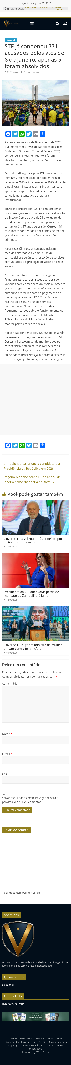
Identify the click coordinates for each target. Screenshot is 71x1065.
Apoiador (62, 1042)
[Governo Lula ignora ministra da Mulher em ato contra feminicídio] (35, 608)
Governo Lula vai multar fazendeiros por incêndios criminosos (33, 541)
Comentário (11, 683)
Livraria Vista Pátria (13, 1004)
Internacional (26, 1038)
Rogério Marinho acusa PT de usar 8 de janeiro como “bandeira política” (32, 479)
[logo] (18, 922)
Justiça (50, 1038)
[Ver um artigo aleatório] (65, 23)
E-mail (7, 754)
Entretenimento (28, 1042)
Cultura (58, 1038)
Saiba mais (8, 984)
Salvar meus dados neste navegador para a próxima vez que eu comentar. (30, 800)
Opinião (42, 1042)
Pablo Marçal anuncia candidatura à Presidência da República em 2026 (32, 466)
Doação (52, 1042)
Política (13, 1038)
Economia (39, 1038)
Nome (7, 734)
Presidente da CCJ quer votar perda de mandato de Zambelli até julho (31, 594)
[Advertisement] (35, 399)
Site (4, 774)
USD (24, 892)
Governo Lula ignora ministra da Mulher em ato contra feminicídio (33, 647)
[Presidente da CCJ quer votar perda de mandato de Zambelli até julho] (35, 555)
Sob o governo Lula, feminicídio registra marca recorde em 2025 (43, 10)
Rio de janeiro (12, 1042)
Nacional (10, 39)
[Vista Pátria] (11, 24)
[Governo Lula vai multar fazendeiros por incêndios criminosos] (35, 502)
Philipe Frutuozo (31, 71)
